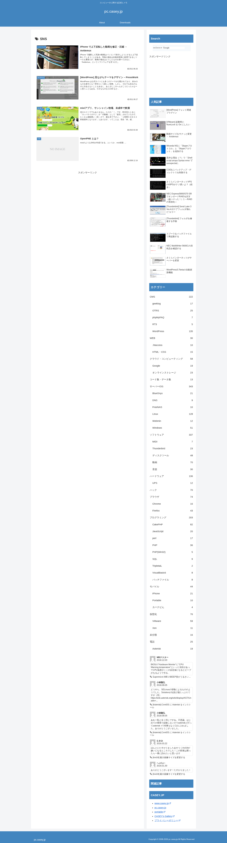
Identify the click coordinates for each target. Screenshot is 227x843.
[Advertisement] (87, 193)
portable (158, 812)
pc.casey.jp (160, 807)
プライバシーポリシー (166, 820)
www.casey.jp (161, 803)
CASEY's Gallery (163, 816)
